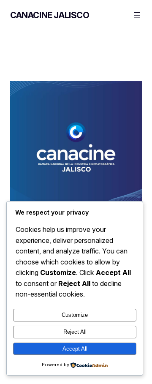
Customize (75, 315)
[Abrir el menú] (137, 15)
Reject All (75, 332)
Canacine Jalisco (50, 15)
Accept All (74, 349)
